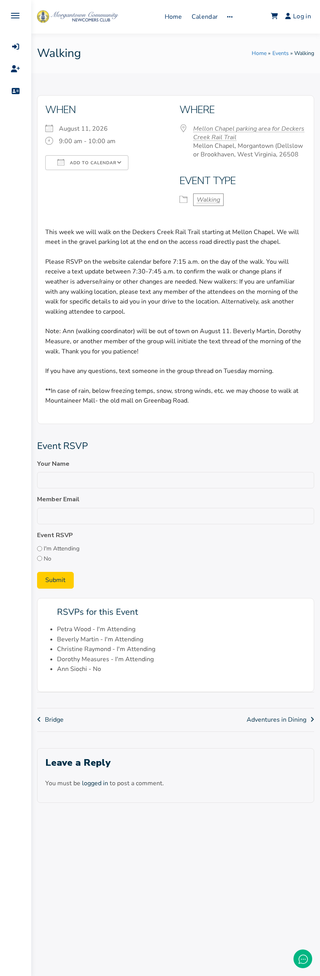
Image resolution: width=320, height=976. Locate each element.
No (47, 559)
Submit (55, 580)
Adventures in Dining (276, 719)
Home (173, 16)
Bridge (54, 719)
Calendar (205, 16)
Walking (208, 199)
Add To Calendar (92, 163)
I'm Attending (62, 548)
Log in (302, 16)
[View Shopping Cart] (274, 17)
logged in (95, 783)
